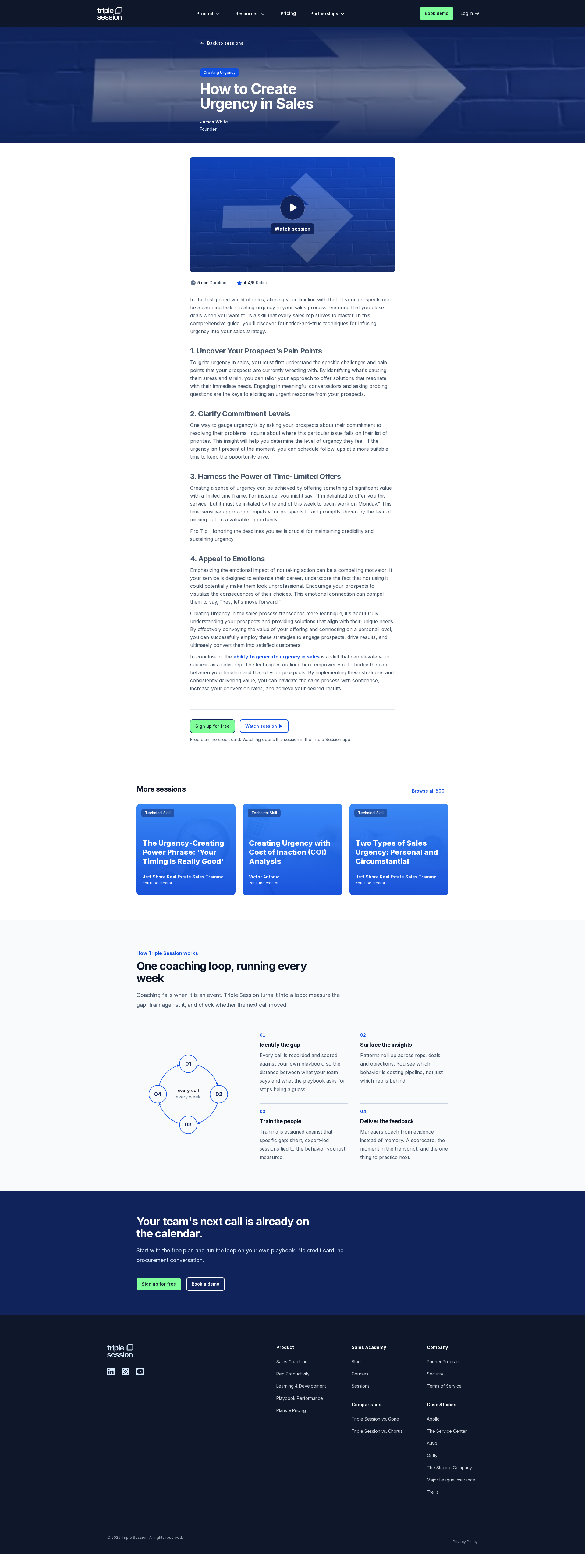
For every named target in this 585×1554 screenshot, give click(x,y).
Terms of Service (444, 1386)
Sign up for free (212, 726)
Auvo (432, 1443)
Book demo (436, 13)
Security (435, 1373)
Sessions (361, 1386)
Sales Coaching (292, 1361)
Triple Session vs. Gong (375, 1418)
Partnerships (324, 13)
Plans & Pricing (291, 1410)
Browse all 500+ (429, 790)
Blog (356, 1361)
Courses (360, 1373)
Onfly (432, 1455)
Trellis (433, 1492)
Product (205, 13)
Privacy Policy (465, 1541)
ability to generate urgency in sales (276, 657)
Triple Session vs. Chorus (377, 1431)
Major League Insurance (451, 1479)
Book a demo (205, 1283)
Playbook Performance (299, 1398)
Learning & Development (301, 1386)
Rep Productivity (293, 1373)
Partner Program (443, 1361)
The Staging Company (449, 1467)
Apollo (433, 1418)
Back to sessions (225, 43)
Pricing (288, 13)
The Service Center (447, 1431)
